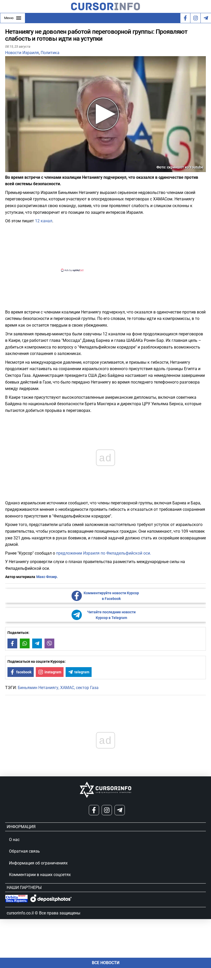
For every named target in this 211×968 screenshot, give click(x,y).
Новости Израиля (22, 52)
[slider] (29, 170)
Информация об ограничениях (38, 863)
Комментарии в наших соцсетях (40, 874)
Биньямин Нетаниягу (38, 687)
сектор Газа (87, 687)
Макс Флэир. (47, 577)
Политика (50, 52)
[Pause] (9, 169)
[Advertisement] (101, 247)
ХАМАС (67, 687)
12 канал (43, 220)
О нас (14, 839)
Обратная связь (24, 851)
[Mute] (16, 169)
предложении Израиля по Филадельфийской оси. (103, 553)
